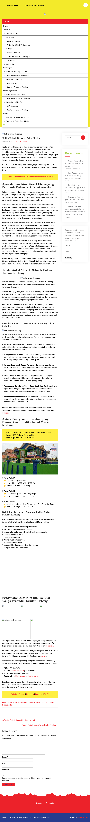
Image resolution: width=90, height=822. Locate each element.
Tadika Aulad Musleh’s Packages (18, 57)
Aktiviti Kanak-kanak (10, 702)
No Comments (21, 141)
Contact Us (10, 64)
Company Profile (12, 34)
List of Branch (11, 37)
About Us (6, 30)
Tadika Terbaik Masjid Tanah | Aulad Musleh (40, 725)
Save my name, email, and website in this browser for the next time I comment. (28, 779)
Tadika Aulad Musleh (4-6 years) (17, 75)
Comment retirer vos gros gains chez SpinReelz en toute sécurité (74, 199)
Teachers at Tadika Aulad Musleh (18, 121)
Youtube (22, 694)
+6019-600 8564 (17, 671)
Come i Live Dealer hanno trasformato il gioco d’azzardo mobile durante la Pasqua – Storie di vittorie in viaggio (75, 211)
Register (39, 803)
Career (5, 114)
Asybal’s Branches (13, 41)
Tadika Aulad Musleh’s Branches (18, 45)
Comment (6, 739)
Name (5, 757)
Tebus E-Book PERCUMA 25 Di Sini (30, 176)
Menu (7, 22)
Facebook (30, 694)
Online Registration (10, 91)
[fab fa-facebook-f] (67, 5)
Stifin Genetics (12, 83)
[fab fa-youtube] (79, 5)
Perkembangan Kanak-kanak (29, 702)
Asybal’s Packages (13, 53)
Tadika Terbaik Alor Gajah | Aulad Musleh (18, 720)
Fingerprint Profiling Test (14, 79)
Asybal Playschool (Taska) (15, 95)
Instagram (39, 694)
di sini (43, 656)
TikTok (46, 694)
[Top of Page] (83, 817)
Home (5, 26)
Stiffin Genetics (12, 106)
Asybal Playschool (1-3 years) (16, 72)
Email (5, 763)
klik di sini (6, 413)
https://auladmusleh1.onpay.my (27, 676)
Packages (9, 49)
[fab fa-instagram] (73, 5)
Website (14, 694)
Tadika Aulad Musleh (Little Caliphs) (18, 98)
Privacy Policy (10, 60)
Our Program (8, 68)
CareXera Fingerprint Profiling (17, 87)
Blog (4, 125)
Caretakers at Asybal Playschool (17, 117)
